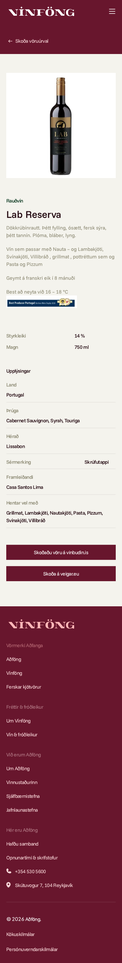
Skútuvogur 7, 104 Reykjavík (44, 885)
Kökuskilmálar (20, 934)
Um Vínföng (18, 720)
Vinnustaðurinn (21, 782)
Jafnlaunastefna (22, 810)
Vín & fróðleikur (22, 734)
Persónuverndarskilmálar (32, 949)
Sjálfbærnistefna (23, 796)
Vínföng (14, 673)
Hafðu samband (22, 844)
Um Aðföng (17, 768)
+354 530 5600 (30, 871)
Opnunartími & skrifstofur (32, 857)
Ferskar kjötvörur (23, 687)
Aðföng (13, 659)
